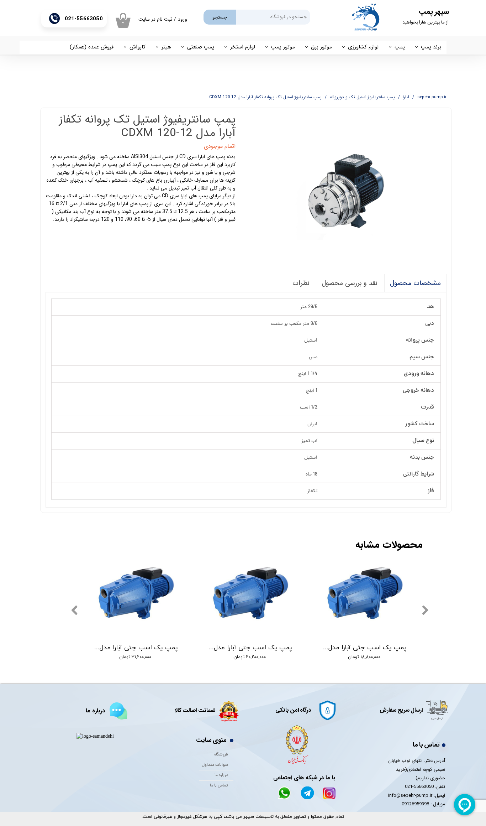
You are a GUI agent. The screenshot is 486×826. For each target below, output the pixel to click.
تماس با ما (219, 786)
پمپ (400, 47)
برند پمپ (431, 47)
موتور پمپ (283, 47)
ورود (182, 19)
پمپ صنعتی (200, 47)
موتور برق (321, 47)
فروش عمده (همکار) (91, 47)
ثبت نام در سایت (155, 19)
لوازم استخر (242, 47)
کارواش (138, 47)
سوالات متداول (215, 765)
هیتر (166, 47)
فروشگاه (221, 755)
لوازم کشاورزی (363, 47)
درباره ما (221, 775)
